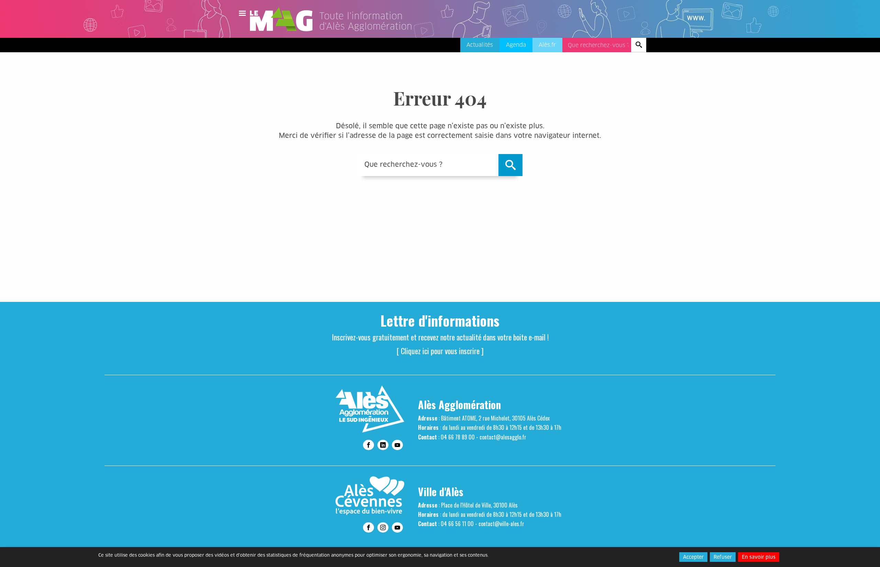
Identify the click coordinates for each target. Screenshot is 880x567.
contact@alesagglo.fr (503, 437)
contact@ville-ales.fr (501, 524)
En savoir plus (759, 557)
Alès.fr (547, 44)
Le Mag (284, 19)
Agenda (516, 44)
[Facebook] (368, 445)
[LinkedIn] (382, 445)
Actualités (479, 44)
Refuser (723, 557)
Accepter (693, 557)
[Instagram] (382, 527)
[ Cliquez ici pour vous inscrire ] (440, 350)
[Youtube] (397, 445)
